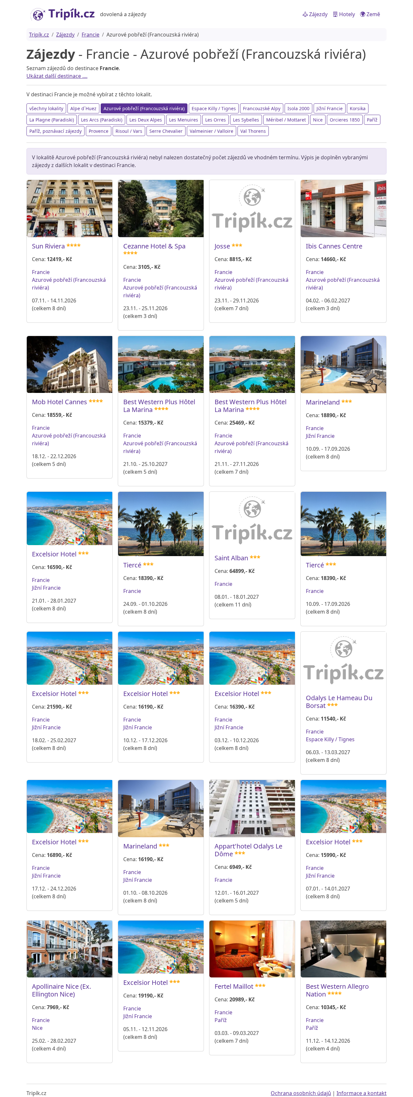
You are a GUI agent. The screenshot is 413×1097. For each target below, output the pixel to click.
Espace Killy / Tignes (214, 108)
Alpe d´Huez (83, 108)
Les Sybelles (246, 120)
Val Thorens (253, 131)
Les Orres (215, 120)
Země (372, 14)
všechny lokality (46, 108)
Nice (318, 120)
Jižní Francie (330, 108)
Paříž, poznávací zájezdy (55, 131)
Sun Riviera (48, 246)
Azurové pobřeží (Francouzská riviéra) (144, 108)
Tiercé (132, 565)
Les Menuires (183, 120)
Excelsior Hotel (54, 554)
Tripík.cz (39, 34)
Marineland (323, 402)
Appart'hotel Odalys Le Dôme (248, 850)
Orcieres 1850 (345, 120)
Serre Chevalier (166, 131)
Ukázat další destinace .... (56, 75)
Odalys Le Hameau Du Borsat (339, 701)
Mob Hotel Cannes (59, 401)
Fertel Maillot (234, 986)
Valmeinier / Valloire (211, 131)
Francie (90, 34)
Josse (222, 246)
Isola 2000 (298, 108)
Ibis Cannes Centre (334, 246)
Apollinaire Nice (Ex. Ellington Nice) (61, 990)
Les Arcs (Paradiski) (101, 120)
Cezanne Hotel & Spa (154, 246)
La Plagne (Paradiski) (51, 120)
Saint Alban (231, 558)
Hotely (346, 14)
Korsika (358, 108)
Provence (98, 131)
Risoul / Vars (129, 131)
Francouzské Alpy (261, 108)
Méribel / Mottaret (286, 120)
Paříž (372, 120)
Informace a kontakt (362, 1093)
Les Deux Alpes (145, 120)
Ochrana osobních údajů (301, 1093)
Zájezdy (317, 14)
